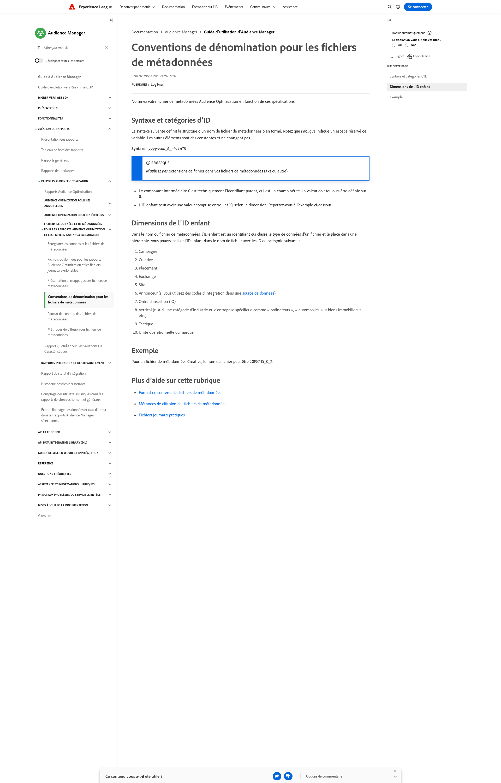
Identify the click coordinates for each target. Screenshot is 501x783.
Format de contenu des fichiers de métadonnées (180, 392)
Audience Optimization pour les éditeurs (74, 215)
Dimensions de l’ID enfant (410, 86)
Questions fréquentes (54, 474)
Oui (400, 45)
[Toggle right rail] (389, 20)
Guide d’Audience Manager (59, 76)
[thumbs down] (288, 776)
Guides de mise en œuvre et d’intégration (68, 453)
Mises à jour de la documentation (63, 505)
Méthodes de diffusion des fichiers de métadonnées (182, 403)
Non (413, 45)
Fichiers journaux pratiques (162, 414)
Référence (45, 463)
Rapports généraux (55, 160)
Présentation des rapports (59, 139)
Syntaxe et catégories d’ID (408, 76)
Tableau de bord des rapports (62, 149)
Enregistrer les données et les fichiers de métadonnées (76, 246)
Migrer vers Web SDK (53, 97)
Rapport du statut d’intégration (63, 373)
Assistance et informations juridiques (66, 484)
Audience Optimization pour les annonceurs (67, 203)
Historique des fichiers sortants (63, 383)
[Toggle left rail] (111, 20)
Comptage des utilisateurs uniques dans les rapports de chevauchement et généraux (72, 397)
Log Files (157, 84)
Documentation (145, 31)
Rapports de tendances (57, 170)
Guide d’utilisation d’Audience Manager (239, 31)
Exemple (396, 97)
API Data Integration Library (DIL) (62, 442)
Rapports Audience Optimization (64, 181)
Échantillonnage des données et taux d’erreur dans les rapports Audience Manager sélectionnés (73, 415)
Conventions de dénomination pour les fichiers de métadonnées (78, 299)
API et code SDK (49, 432)
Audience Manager (181, 31)
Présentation (48, 108)
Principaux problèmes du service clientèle (69, 495)
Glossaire (44, 515)
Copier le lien (421, 56)
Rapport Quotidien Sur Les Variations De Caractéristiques (73, 349)
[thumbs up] (277, 776)
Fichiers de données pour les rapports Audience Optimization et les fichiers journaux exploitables (74, 265)
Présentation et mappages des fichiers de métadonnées (77, 283)
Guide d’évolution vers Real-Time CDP (65, 87)
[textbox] (72, 47)
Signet (400, 56)
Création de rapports (54, 129)
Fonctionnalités (50, 118)
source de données (258, 293)
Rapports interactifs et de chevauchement (72, 363)
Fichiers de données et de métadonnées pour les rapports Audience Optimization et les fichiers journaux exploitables (74, 229)
